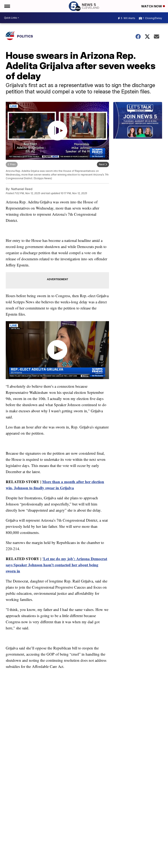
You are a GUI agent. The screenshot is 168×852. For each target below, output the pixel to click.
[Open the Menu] (7, 6)
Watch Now (152, 6)
